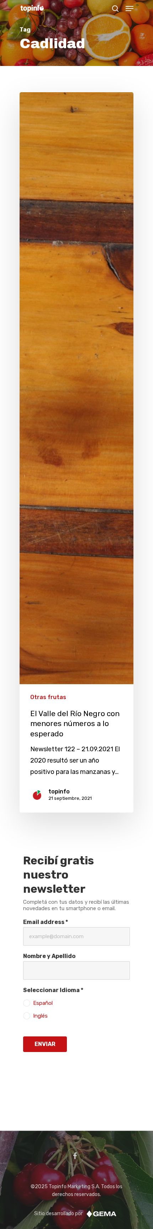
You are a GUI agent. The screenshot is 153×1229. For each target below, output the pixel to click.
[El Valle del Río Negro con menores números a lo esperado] (76, 452)
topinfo (59, 791)
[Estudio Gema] (101, 1214)
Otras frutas (48, 697)
